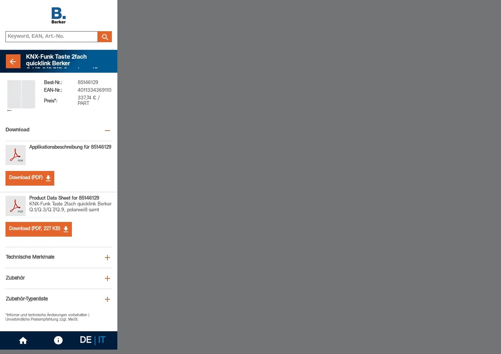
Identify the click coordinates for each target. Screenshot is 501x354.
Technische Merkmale (30, 257)
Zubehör (15, 278)
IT (102, 340)
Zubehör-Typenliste (27, 299)
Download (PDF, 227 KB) (34, 229)
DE (86, 340)
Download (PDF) (26, 178)
